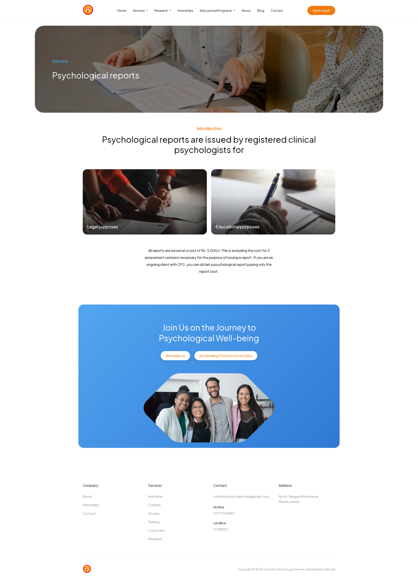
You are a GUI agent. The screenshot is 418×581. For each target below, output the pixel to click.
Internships (185, 10)
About (246, 10)
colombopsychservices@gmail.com (241, 496)
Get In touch (321, 10)
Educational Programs (217, 10)
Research (163, 10)
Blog (260, 10)
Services (140, 10)
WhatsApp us (175, 356)
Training (153, 522)
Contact (277, 10)
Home (121, 10)
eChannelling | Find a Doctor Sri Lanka (226, 356)
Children (154, 505)
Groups (154, 513)
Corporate (156, 530)
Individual (155, 496)
